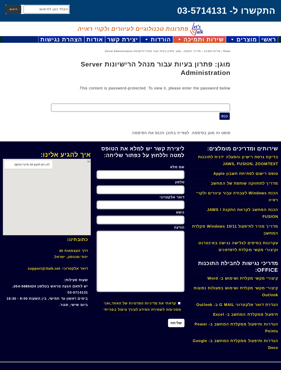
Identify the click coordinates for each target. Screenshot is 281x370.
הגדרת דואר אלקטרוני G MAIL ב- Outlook (237, 305)
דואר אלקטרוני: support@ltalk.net (58, 268)
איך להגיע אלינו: (66, 154)
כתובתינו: (77, 239)
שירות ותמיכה (204, 39)
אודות (94, 39)
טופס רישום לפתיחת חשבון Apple (245, 173)
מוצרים (246, 39)
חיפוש (13, 9)
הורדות (161, 39)
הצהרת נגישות (61, 39)
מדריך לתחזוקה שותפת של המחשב (244, 183)
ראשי (268, 39)
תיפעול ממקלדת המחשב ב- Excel (245, 314)
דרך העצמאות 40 (73, 251)
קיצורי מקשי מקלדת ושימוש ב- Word (242, 278)
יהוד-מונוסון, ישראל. (70, 257)
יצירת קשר (122, 39)
